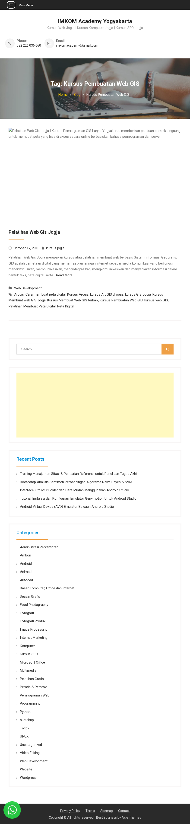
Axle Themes (131, 817)
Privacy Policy (70, 811)
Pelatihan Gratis (32, 679)
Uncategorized (31, 745)
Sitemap (106, 811)
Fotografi (27, 613)
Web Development (28, 288)
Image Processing (34, 629)
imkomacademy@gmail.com (77, 45)
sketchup (27, 720)
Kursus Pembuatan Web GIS (121, 300)
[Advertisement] (94, 405)
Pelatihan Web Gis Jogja (34, 232)
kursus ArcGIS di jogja (107, 294)
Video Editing (30, 753)
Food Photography (34, 605)
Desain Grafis (30, 596)
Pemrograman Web (34, 695)
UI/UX (24, 736)
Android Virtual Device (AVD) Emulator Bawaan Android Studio (67, 507)
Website (26, 769)
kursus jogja (55, 248)
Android (26, 564)
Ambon (25, 555)
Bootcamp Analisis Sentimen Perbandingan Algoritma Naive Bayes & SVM (76, 482)
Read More (64, 275)
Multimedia (28, 670)
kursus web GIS (156, 300)
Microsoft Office (32, 662)
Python (25, 712)
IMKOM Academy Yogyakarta (95, 21)
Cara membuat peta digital (45, 294)
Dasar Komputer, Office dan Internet (47, 588)
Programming (30, 703)
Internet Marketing (34, 638)
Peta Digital (65, 306)
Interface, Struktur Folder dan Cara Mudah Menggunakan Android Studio (74, 490)
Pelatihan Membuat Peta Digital (32, 306)
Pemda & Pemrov (33, 687)
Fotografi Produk (32, 621)
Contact (124, 811)
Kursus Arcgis (78, 294)
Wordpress (28, 778)
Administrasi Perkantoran (39, 547)
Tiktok (24, 728)
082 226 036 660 (29, 45)
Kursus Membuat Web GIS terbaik (72, 300)
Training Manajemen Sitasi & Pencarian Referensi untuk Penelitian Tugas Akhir (79, 474)
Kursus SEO (29, 654)
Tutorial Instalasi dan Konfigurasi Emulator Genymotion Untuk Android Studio (78, 498)
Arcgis (19, 294)
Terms (90, 811)
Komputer (27, 646)
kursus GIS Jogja (138, 294)
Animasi (26, 572)
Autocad (26, 580)
